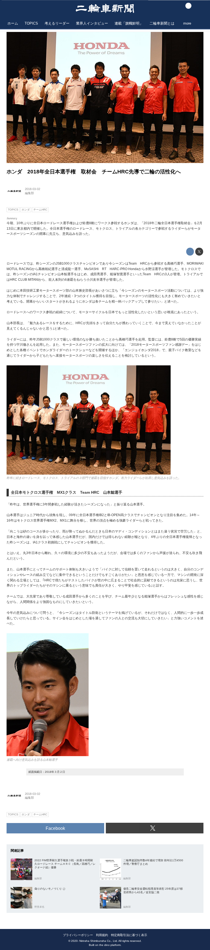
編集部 (29, 193)
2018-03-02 (32, 189)
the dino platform (110, 944)
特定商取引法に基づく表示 (129, 935)
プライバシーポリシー (78, 935)
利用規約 (102, 935)
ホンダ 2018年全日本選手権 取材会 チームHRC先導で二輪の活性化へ (94, 171)
